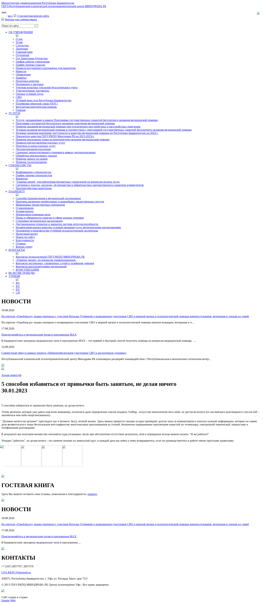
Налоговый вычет (27, 233)
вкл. (10, 15)
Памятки (21, 77)
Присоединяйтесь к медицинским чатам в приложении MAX (39, 334)
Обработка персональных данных (36, 155)
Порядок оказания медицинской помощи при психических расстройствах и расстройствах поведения (78, 126)
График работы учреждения (33, 61)
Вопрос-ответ (24, 246)
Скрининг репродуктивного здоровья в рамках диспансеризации (56, 152)
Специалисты (20, 165)
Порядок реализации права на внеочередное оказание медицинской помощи (62, 139)
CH (18, 292)
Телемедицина (24, 211)
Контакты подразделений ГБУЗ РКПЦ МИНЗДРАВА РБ (50, 256)
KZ (18, 286)
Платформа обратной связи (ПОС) (37, 103)
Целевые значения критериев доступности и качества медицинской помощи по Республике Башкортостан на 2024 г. (87, 133)
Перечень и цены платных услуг (36, 145)
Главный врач (24, 51)
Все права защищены (96, 584)
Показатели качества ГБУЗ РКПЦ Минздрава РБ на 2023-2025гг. (55, 136)
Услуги (14, 113)
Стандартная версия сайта (33, 15)
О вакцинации (25, 207)
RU (18, 282)
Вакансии (22, 178)
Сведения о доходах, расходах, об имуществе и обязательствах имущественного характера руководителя (79, 185)
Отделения (22, 55)
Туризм (14, 276)
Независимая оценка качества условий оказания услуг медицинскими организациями (68, 227)
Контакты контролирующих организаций (41, 266)
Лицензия (22, 48)
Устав (19, 42)
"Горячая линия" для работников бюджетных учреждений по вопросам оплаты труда (68, 181)
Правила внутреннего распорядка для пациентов (46, 68)
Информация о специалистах (33, 172)
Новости (21, 71)
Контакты (17, 249)
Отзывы (21, 243)
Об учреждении (21, 32)
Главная (20, 110)
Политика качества (27, 81)
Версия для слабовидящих (21, 19)
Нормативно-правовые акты (33, 214)
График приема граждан (30, 64)
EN (18, 289)
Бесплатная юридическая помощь (36, 106)
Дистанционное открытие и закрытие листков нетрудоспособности (57, 224)
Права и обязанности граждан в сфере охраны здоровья (50, 217)
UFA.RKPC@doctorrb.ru (16, 572)
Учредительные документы (32, 90)
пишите (92, 494)
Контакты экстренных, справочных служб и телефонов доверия (55, 263)
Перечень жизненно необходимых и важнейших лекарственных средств (60, 201)
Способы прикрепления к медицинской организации (48, 198)
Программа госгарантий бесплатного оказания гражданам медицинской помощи (65, 123)
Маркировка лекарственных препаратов (40, 204)
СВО (19, 97)
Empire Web (8, 600)
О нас (19, 39)
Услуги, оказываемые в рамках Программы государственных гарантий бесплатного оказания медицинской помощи (87, 120)
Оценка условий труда (29, 93)
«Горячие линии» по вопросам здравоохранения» (46, 260)
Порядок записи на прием (31, 158)
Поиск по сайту (25, 237)
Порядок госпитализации (31, 162)
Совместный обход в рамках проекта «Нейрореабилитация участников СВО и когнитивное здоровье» (63, 352)
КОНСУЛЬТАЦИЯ (27, 269)
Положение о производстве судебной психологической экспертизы (57, 230)
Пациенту (17, 191)
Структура (22, 45)
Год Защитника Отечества (32, 58)
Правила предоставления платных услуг (40, 142)
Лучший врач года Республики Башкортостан (43, 100)
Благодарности (25, 240)
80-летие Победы (22, 272)
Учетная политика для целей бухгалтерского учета (46, 87)
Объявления (23, 74)
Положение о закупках (30, 84)
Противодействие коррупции (34, 188)
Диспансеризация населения (33, 149)
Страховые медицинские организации (39, 220)
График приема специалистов (34, 175)
